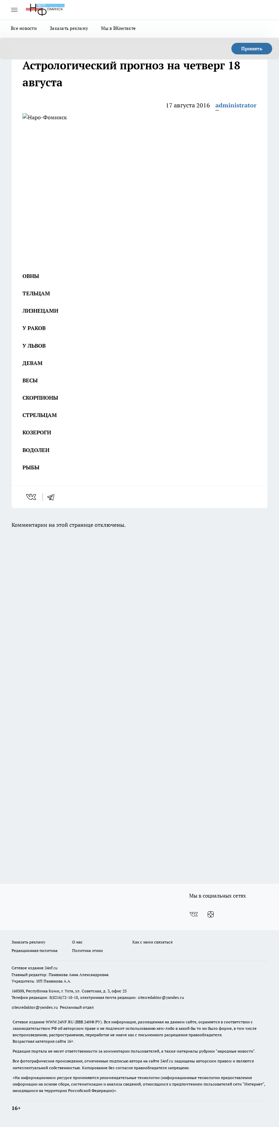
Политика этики (87, 950)
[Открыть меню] (14, 10)
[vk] (32, 497)
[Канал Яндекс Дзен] (210, 914)
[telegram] (53, 497)
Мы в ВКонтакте (118, 28)
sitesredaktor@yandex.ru (161, 997)
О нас (77, 941)
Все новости (24, 28)
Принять (251, 49)
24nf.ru (51, 967)
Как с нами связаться (152, 941)
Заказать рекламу (69, 28)
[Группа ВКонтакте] (193, 914)
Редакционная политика (35, 950)
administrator (236, 105)
